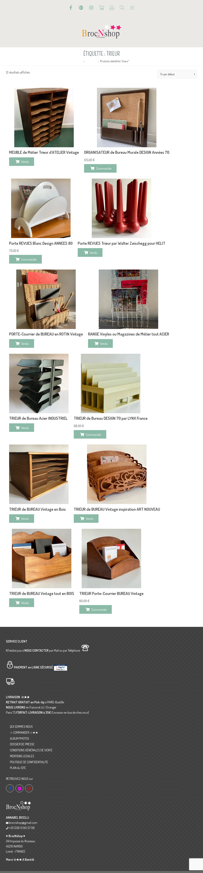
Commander (104, 168)
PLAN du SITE (18, 768)
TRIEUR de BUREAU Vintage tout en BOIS (41, 593)
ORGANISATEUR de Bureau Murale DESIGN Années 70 (126, 152)
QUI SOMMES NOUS (21, 727)
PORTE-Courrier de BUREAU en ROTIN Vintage (46, 334)
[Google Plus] (81, 8)
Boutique (91, 61)
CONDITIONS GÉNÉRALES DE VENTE (31, 750)
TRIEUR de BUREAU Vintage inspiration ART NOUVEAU (117, 509)
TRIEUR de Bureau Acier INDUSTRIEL (38, 418)
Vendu (25, 162)
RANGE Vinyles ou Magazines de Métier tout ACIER (128, 334)
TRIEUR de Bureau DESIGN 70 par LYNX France (110, 418)
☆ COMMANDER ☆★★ (24, 732)
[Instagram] (91, 8)
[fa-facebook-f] (10, 788)
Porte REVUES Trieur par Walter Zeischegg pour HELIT (121, 243)
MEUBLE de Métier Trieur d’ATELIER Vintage (44, 152)
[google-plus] (19, 788)
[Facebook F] (71, 8)
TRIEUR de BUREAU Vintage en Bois (37, 509)
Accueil (78, 61)
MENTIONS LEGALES (22, 756)
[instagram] (29, 788)
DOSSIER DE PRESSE (22, 744)
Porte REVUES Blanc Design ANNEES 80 (41, 243)
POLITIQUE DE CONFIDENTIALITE (29, 762)
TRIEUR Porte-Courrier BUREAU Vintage (111, 593)
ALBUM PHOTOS (19, 738)
